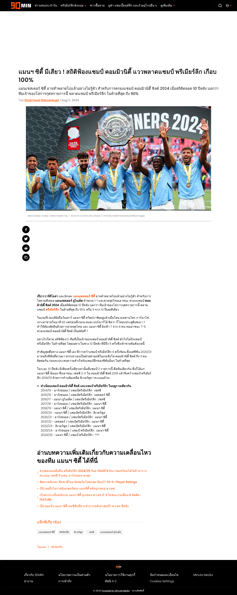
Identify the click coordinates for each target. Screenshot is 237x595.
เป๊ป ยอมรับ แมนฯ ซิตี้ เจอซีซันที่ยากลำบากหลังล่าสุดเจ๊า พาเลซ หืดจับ (84, 506)
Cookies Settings (162, 581)
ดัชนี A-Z (110, 581)
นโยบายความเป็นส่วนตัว (74, 575)
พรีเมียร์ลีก (64, 532)
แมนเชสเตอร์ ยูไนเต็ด (110, 532)
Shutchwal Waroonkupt (41, 100)
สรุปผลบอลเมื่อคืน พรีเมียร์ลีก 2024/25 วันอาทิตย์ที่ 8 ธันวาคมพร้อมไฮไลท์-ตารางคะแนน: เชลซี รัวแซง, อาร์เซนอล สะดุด (93, 473)
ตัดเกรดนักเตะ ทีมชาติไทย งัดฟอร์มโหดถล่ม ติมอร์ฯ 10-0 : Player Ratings (88, 482)
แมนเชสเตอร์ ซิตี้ (47, 532)
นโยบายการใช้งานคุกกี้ (120, 575)
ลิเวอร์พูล (78, 532)
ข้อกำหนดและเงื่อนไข (164, 575)
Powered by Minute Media (116, 590)
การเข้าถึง (64, 581)
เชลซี (91, 532)
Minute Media (203, 575)
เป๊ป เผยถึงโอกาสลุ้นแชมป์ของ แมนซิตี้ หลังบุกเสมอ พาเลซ (77, 488)
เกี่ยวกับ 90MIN (34, 575)
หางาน (28, 581)
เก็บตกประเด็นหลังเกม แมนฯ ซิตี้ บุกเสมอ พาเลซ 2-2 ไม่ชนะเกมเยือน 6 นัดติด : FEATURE (90, 497)
